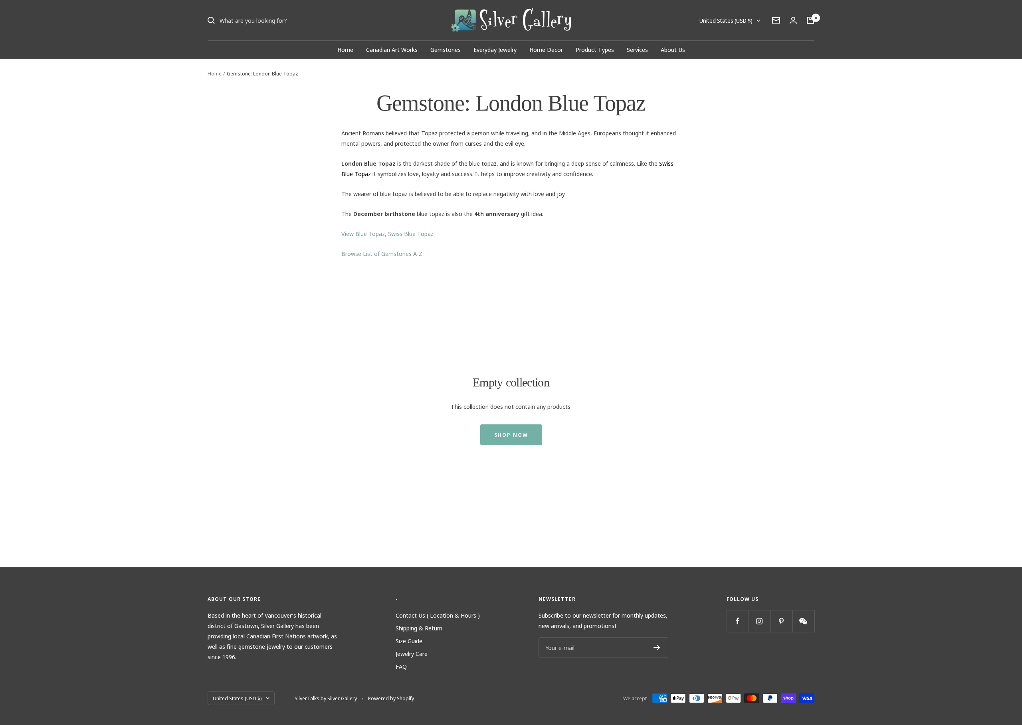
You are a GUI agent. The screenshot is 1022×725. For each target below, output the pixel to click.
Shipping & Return (419, 628)
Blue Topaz (370, 234)
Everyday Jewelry (495, 49)
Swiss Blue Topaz (411, 234)
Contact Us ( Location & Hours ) (438, 615)
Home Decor (546, 49)
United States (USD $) (726, 20)
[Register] (657, 647)
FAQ (401, 666)
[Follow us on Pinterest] (781, 621)
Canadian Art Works (392, 49)
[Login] (793, 20)
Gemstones (445, 49)
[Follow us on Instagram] (759, 621)
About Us (673, 49)
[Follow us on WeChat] (803, 621)
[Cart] (810, 20)
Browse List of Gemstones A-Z (381, 254)
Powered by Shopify (391, 698)
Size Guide (409, 641)
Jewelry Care (412, 654)
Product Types (595, 49)
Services (637, 49)
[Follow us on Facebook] (738, 621)
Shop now (511, 434)
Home (345, 49)
